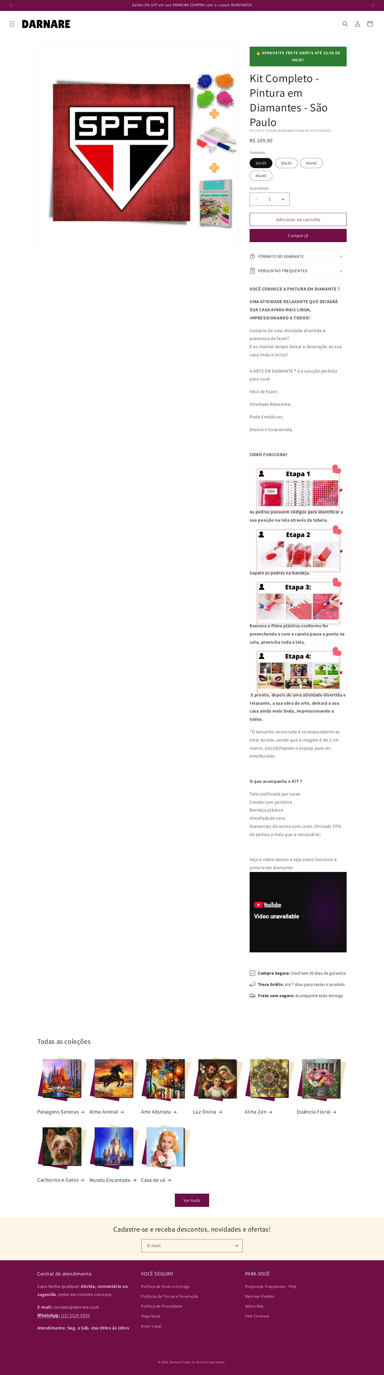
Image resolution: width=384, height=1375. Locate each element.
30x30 (261, 163)
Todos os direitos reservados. (204, 1362)
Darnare (176, 1362)
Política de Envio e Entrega (165, 1286)
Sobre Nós (254, 1306)
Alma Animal (103, 1111)
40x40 (311, 163)
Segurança (150, 1316)
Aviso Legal (151, 1326)
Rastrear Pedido (259, 1296)
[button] (12, 24)
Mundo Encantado (110, 1179)
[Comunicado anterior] (11, 5)
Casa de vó (153, 1179)
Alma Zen (255, 1111)
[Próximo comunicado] (373, 5)
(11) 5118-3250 (63, 1315)
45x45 (261, 175)
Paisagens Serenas (58, 1111)
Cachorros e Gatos (57, 1179)
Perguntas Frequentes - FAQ (270, 1286)
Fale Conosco (257, 1316)
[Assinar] (236, 1245)
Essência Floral (314, 1111)
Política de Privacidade (161, 1306)
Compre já (298, 235)
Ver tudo (192, 1200)
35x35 (286, 163)
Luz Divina (204, 1111)
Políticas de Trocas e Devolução (169, 1296)
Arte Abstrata (156, 1111)
